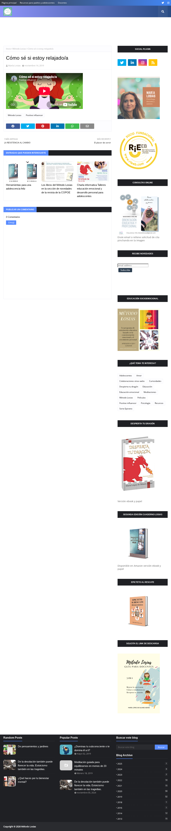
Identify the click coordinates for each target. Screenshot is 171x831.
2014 (142, 813)
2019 (142, 796)
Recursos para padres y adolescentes (37, 2)
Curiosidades (155, 381)
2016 (142, 807)
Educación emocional (129, 392)
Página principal (9, 2)
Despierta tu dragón (128, 386)
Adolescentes (125, 375)
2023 (142, 774)
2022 (142, 780)
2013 (142, 818)
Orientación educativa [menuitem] (110, 23)
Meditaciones (150, 392)
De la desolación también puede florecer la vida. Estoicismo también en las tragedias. (35, 765)
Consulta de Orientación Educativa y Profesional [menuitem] (33, 34)
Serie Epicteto (125, 408)
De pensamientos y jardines (33, 746)
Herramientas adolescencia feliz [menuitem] (47, 23)
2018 (142, 802)
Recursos (159, 403)
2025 (142, 763)
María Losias (14, 65)
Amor (139, 375)
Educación (147, 386)
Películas (141, 397)
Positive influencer (34, 115)
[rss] (153, 62)
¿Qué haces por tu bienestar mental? (33, 780)
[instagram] (167, 3)
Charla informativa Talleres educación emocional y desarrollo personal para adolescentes (91, 190)
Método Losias (19, 48)
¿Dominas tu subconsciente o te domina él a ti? (92, 748)
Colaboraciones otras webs (132, 381)
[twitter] (163, 3)
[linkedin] (132, 62)
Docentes (62, 2)
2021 (142, 785)
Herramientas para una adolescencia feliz (18, 186)
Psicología (145, 403)
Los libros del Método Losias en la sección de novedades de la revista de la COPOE (56, 188)
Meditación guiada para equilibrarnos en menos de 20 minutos (90, 766)
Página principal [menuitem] (15, 23)
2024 (142, 769)
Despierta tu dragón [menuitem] (81, 23)
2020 (142, 791)
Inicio (8, 48)
